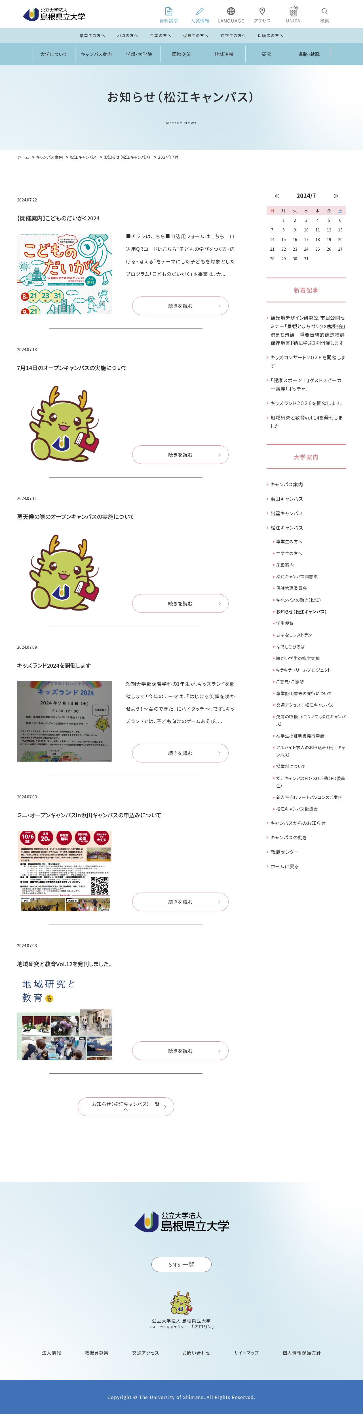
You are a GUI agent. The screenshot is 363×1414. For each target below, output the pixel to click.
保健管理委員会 (291, 588)
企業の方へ (160, 35)
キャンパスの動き (289, 837)
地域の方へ (127, 35)
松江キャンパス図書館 (297, 576)
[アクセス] (262, 14)
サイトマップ (246, 1352)
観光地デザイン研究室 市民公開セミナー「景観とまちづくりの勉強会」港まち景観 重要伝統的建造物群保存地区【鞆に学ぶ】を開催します (308, 330)
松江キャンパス (287, 527)
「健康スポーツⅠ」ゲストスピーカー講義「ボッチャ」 (306, 384)
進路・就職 (309, 54)
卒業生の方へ (92, 35)
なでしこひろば (290, 647)
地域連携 (224, 54)
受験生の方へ (196, 35)
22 (283, 249)
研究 (267, 54)
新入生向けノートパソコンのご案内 (309, 797)
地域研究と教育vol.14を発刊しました (307, 421)
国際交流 (181, 54)
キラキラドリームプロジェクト (303, 670)
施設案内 (285, 565)
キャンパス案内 (96, 54)
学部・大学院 (139, 54)
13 (340, 230)
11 (317, 230)
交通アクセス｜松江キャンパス (305, 705)
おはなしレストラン (294, 635)
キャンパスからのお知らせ (298, 822)
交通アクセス (145, 1352)
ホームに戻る (285, 866)
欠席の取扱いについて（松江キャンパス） (311, 720)
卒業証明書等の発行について (304, 693)
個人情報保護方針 (301, 1352)
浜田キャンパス (287, 498)
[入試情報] (200, 14)
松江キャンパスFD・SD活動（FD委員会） (310, 781)
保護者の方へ (270, 35)
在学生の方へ (233, 35)
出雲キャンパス (287, 513)
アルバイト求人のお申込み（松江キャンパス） (310, 751)
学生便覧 (285, 623)
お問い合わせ (196, 1352)
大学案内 (306, 457)
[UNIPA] (293, 14)
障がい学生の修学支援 (298, 658)
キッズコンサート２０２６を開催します (308, 361)
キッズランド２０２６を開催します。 (307, 403)
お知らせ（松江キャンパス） (302, 611)
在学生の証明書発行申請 (300, 736)
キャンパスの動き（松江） (299, 600)
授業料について (291, 766)
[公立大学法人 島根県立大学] (54, 14)
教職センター (285, 851)
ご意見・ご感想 (290, 681)
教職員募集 (97, 1352)
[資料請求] (168, 14)
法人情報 (51, 1352)
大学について (54, 54)
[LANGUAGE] (231, 14)
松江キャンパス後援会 (297, 809)
